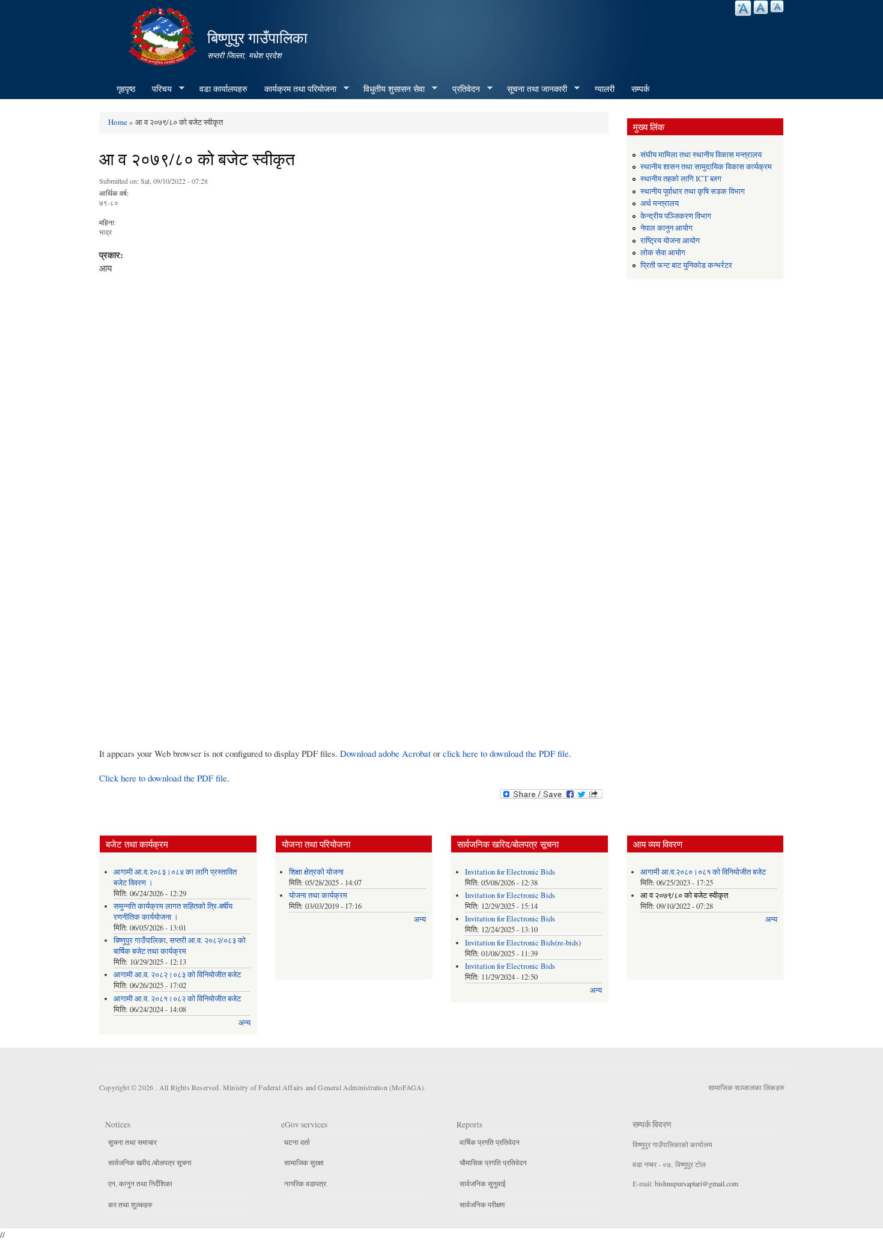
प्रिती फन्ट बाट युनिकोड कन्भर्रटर (686, 265)
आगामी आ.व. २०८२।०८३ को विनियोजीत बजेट (177, 974)
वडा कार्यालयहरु (223, 88)
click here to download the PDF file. (507, 753)
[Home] (164, 34)
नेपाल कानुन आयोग (666, 228)
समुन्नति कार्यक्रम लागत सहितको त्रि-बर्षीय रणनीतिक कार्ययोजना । (173, 911)
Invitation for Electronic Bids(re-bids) (523, 943)
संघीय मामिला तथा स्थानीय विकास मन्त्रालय (701, 155)
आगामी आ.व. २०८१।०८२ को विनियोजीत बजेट (177, 999)
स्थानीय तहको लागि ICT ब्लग (680, 179)
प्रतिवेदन (462, 89)
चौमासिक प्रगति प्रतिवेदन (493, 1162)
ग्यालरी (604, 88)
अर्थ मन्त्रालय (659, 203)
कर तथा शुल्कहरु (130, 1204)
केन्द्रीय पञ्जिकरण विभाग (675, 216)
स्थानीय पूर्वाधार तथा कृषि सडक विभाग (692, 191)
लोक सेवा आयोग (662, 252)
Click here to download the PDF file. (164, 778)
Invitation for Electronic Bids (510, 872)
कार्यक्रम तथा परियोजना (296, 89)
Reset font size (760, 7)
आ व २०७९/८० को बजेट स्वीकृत (684, 895)
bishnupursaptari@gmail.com (696, 1183)
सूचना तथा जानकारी (533, 89)
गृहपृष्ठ (126, 88)
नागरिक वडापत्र (305, 1183)
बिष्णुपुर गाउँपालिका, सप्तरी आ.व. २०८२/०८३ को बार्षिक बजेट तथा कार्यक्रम (180, 945)
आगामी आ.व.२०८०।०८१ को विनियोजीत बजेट (703, 872)
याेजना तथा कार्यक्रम (318, 895)
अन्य (244, 1023)
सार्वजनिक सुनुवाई (483, 1183)
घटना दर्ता (297, 1142)
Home (117, 122)
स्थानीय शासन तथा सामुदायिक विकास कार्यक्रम (706, 167)
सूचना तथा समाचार (132, 1142)
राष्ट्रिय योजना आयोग (670, 240)
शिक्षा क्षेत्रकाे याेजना (316, 872)
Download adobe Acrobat (386, 753)
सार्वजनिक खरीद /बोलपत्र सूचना (150, 1162)
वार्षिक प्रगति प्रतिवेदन (490, 1142)
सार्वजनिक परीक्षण (482, 1204)
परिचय (158, 89)
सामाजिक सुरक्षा (304, 1162)
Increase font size (743, 8)
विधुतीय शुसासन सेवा (390, 89)
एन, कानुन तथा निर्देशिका (140, 1183)
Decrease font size (777, 6)
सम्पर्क (640, 88)
